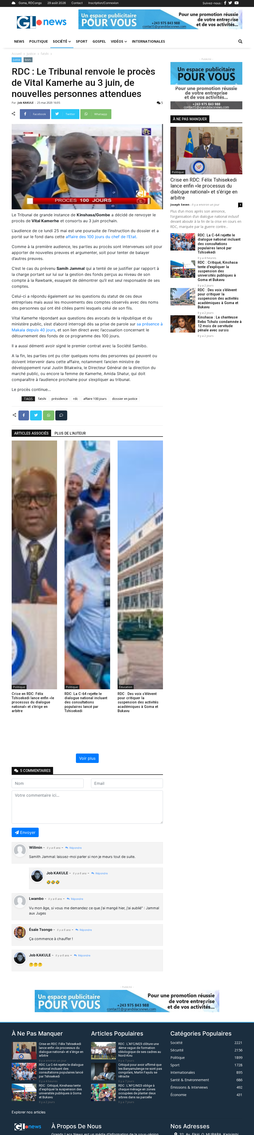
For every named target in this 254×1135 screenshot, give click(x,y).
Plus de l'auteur (70, 433)
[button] (90, 19)
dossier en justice (124, 399)
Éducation (125, 687)
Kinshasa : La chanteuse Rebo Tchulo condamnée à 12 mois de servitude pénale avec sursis (220, 323)
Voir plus (87, 758)
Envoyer (27, 832)
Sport (82, 41)
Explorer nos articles (29, 1112)
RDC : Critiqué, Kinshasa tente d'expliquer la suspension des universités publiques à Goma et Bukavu (218, 271)
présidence (60, 399)
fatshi (45, 54)
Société (60, 41)
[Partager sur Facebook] (24, 415)
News (19, 41)
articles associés (31, 433)
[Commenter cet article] (61, 415)
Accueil (17, 54)
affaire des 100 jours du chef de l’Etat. (101, 236)
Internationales (148, 41)
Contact (77, 3)
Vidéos (117, 41)
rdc (75, 399)
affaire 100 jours (95, 399)
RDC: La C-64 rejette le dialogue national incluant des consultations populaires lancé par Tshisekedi (219, 243)
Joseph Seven (180, 204)
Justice (31, 54)
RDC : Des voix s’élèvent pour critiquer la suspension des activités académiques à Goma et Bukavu (218, 298)
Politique (38, 41)
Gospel (99, 41)
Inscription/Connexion (103, 3)
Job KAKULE (26, 102)
